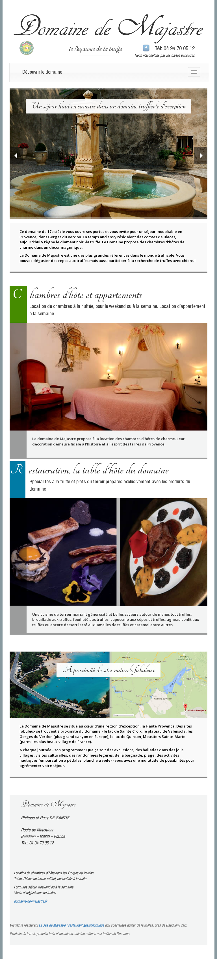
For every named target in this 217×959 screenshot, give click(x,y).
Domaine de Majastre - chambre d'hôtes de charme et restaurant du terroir (108, 28)
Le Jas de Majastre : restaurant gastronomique (71, 925)
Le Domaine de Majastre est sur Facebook (146, 48)
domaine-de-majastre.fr (30, 901)
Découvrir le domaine (42, 71)
